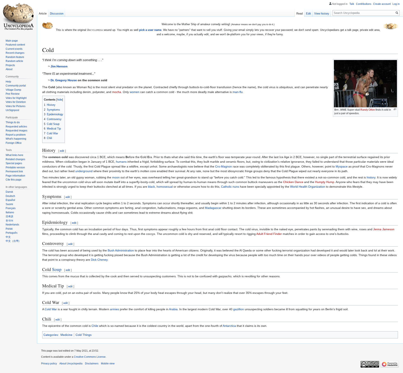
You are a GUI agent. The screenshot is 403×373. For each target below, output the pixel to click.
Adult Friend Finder (269, 234)
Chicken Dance (293, 182)
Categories (50, 334)
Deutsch (10, 196)
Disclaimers (91, 363)
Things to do (13, 122)
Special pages (14, 163)
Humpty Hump (324, 182)
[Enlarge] (394, 109)
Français (11, 208)
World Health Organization (307, 186)
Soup (56, 269)
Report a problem (16, 134)
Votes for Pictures (15, 106)
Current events (14, 48)
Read (299, 13)
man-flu (238, 92)
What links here (14, 155)
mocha (116, 92)
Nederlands (12, 224)
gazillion (238, 309)
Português (11, 232)
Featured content (15, 44)
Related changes (15, 159)
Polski (9, 228)
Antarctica (229, 325)
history (371, 177)
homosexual (165, 186)
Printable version (15, 167)
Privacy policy (49, 363)
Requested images (16, 130)
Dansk (9, 191)
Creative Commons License (90, 356)
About (9, 69)
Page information (15, 175)
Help (8, 81)
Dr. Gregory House (64, 80)
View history (321, 13)
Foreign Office (14, 142)
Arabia (173, 309)
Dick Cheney (99, 259)
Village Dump (13, 89)
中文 (8, 237)
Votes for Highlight (16, 98)
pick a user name (150, 29)
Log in (396, 4)
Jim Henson (59, 66)
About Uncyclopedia (70, 363)
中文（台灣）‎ (13, 241)
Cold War (51, 309)
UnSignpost (12, 110)
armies (114, 309)
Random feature (15, 57)
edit (62, 150)
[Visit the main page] (18, 17)
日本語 (9, 216)
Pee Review (13, 93)
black (151, 186)
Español (10, 200)
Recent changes (15, 52)
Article (43, 13)
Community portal (16, 85)
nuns (236, 186)
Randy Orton (367, 109)
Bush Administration (121, 250)
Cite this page (13, 179)
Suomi (9, 204)
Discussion (56, 13)
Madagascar (213, 207)
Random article (14, 61)
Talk (351, 4)
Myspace (342, 166)
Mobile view (108, 363)
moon (116, 177)
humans (121, 161)
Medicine (66, 334)
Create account (382, 4)
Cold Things (84, 334)
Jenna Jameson (383, 229)
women (134, 92)
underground (84, 171)
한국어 (9, 220)
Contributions (363, 4)
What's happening (16, 138)
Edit (308, 13)
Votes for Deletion (16, 102)
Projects (10, 65)
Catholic (226, 186)
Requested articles (16, 126)
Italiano (10, 212)
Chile (95, 325)
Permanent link (14, 171)
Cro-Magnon (223, 166)
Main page (12, 40)
